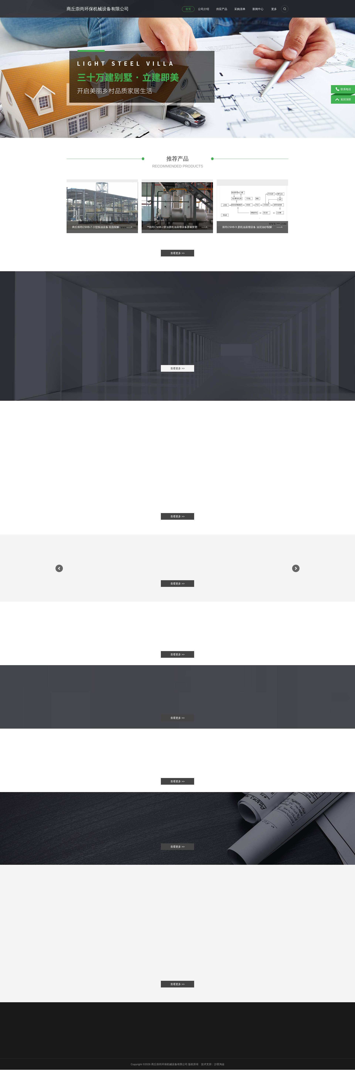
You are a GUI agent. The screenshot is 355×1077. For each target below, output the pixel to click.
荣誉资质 (72, 1058)
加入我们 (141, 1058)
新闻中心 (257, 9)
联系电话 (346, 89)
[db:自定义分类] (177, 453)
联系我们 (142, 1046)
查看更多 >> (177, 253)
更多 (274, 9)
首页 (188, 9)
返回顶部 (346, 99)
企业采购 (107, 1058)
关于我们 (72, 1046)
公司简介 (72, 1053)
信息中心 (107, 1046)
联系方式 (141, 1053)
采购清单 (239, 9)
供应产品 (221, 9)
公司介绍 (203, 9)
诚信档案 (72, 1063)
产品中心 (107, 1053)
